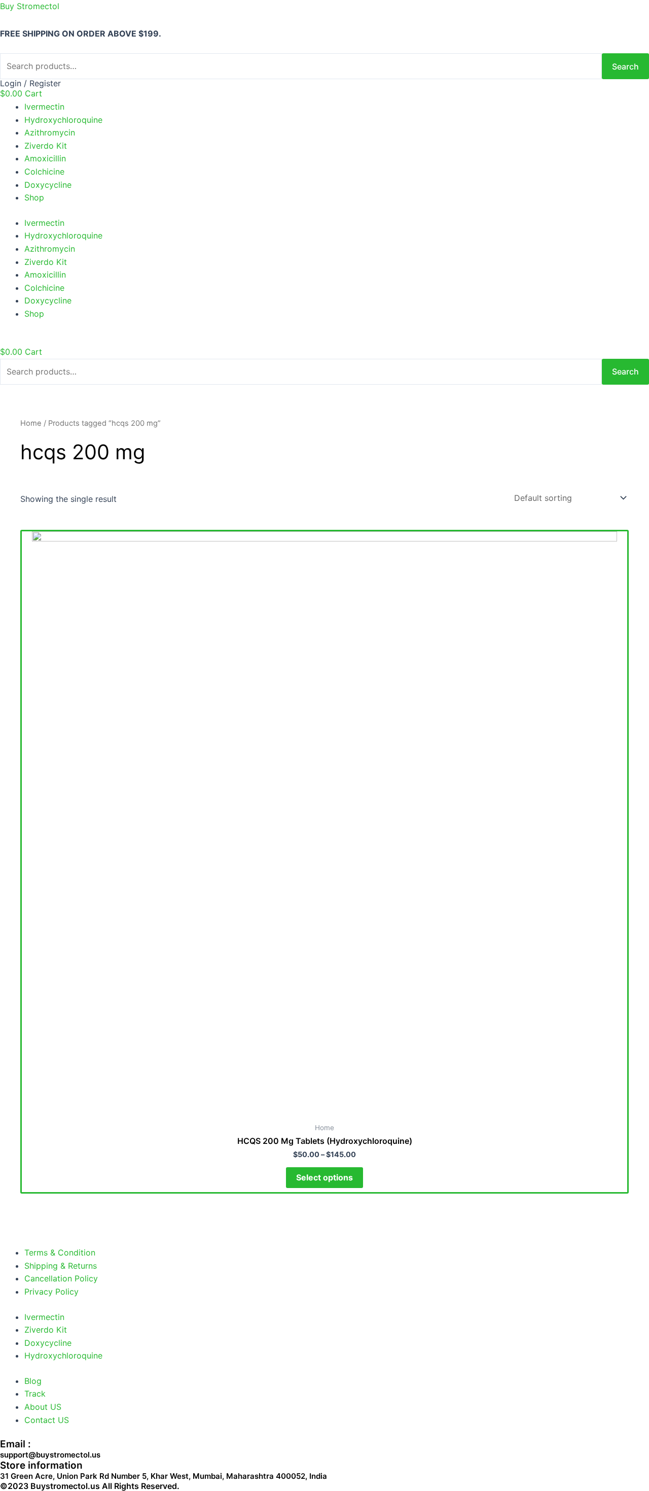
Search (625, 66)
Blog (33, 1381)
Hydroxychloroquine (63, 120)
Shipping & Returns (60, 1266)
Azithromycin (49, 132)
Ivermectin (44, 106)
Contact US (46, 1420)
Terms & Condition (59, 1252)
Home (31, 423)
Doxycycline (47, 185)
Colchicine (44, 171)
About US (42, 1407)
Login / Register (30, 83)
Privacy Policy (51, 1291)
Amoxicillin (45, 158)
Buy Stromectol (29, 6)
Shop (34, 197)
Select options (324, 1177)
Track (35, 1393)
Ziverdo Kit (45, 146)
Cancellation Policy (61, 1278)
